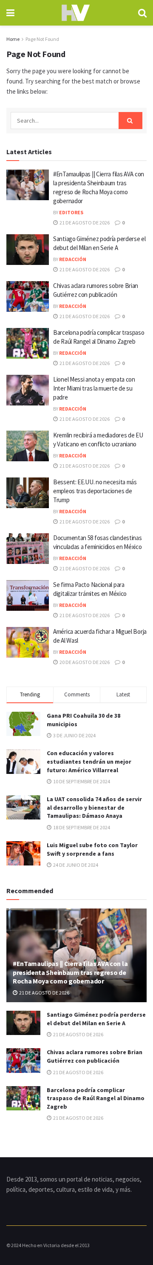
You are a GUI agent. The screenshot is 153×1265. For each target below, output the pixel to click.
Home (13, 39)
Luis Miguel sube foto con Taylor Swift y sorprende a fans (92, 849)
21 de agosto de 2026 (84, 222)
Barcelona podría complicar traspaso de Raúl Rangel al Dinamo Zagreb (95, 1098)
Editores (71, 212)
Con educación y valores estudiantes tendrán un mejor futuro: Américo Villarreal (89, 761)
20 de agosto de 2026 (84, 662)
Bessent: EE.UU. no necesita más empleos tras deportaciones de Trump (95, 491)
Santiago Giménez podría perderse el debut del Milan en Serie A (96, 1019)
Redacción (72, 259)
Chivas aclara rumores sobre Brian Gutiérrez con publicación (94, 1056)
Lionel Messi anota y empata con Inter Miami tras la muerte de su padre (94, 388)
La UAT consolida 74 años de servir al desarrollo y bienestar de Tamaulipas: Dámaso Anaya (94, 807)
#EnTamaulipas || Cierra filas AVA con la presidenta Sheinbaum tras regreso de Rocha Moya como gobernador (70, 972)
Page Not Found (42, 39)
